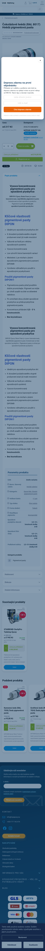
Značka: (6, 38)
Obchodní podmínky (9, 848)
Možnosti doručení (33, 138)
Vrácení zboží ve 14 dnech (11, 859)
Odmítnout (11, 945)
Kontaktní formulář (14, 836)
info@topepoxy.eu (13, 817)
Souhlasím (33, 945)
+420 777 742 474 (13, 822)
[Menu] (42, 3)
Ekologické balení (8, 866)
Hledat (40, 9)
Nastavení (22, 937)
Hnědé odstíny (32, 487)
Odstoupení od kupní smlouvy (12, 852)
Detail (14, 667)
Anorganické (32, 515)
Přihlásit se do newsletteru (14, 800)
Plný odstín (33, 503)
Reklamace (6, 855)
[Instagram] (10, 828)
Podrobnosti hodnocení (31, 33)
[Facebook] (4, 828)
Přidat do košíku (23, 146)
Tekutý (34, 508)
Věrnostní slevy (7, 863)
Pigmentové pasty (19, 560)
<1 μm (35, 499)
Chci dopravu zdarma (22, 109)
